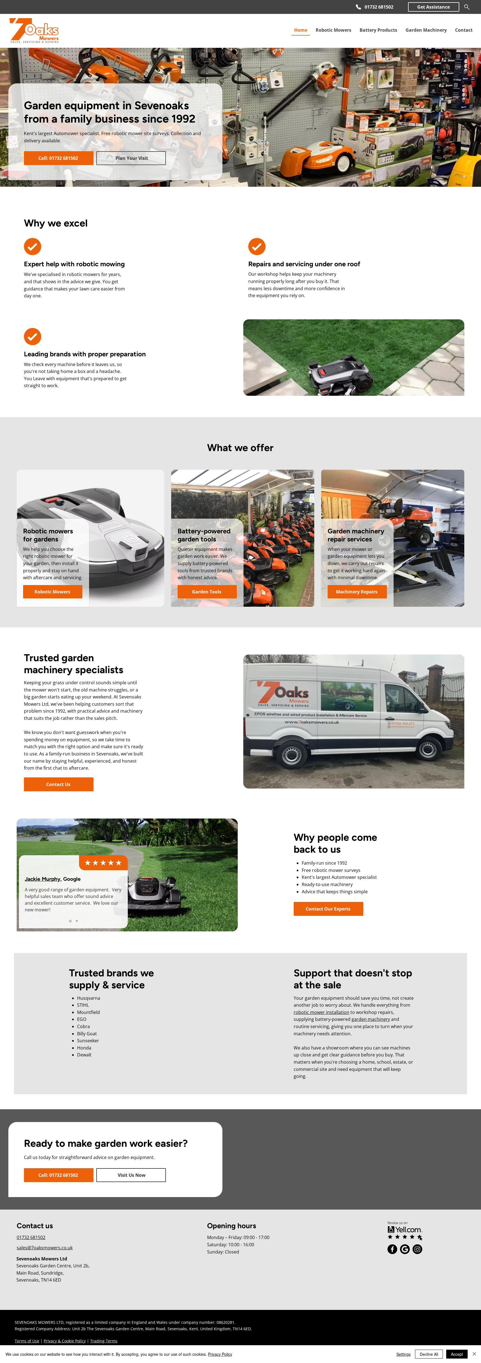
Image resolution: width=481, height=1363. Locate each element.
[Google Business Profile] (405, 1249)
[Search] (467, 7)
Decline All (429, 1354)
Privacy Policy (220, 1354)
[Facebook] (392, 1249)
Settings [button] (403, 1354)
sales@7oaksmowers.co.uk (45, 1248)
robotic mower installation (321, 1012)
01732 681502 (31, 1237)
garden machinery (371, 1019)
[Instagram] (417, 1249)
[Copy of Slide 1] (76, 921)
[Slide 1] (70, 921)
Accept (457, 1354)
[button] (433, 7)
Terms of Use (27, 1341)
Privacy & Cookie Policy (65, 1341)
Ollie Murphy (40, 879)
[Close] (474, 1354)
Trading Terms (103, 1341)
